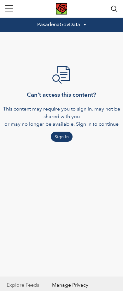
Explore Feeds (23, 285)
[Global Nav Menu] (9, 8)
